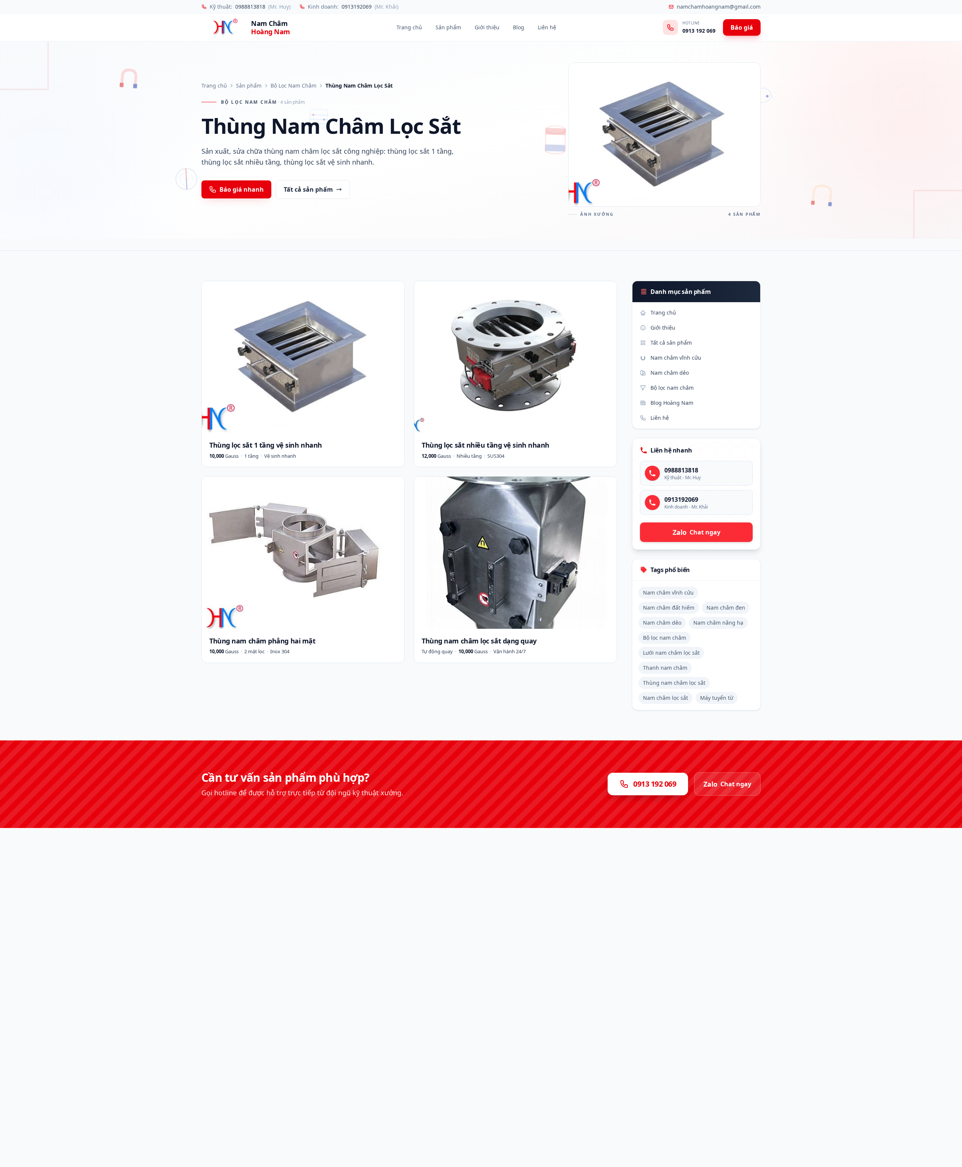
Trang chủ (409, 27)
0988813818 (250, 6)
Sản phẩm (448, 27)
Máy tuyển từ (716, 697)
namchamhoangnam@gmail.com (719, 6)
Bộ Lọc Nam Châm (293, 85)
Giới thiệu (487, 27)
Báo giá (742, 27)
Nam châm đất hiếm (668, 607)
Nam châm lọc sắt (665, 697)
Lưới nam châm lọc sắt (671, 652)
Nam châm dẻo (669, 372)
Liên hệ (547, 27)
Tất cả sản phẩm (308, 189)
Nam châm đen (725, 607)
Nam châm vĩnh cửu (675, 357)
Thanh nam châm (665, 667)
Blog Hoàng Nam (671, 402)
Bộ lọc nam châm (672, 387)
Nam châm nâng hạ (718, 622)
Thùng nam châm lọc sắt (674, 682)
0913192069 (357, 6)
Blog (518, 27)
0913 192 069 (698, 30)
